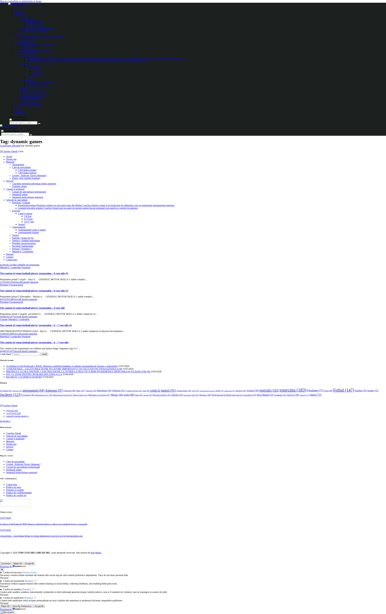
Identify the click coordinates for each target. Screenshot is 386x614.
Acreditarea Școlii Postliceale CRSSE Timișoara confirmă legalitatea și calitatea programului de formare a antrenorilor (62, 366)
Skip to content (7, 1)
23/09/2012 (5, 334)
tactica (293, 394)
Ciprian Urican (134, 391)
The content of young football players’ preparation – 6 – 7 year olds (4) (36, 325)
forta (328, 390)
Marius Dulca (80, 395)
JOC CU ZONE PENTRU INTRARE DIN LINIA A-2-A (34, 374)
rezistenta (280, 395)
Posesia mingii (162, 395)
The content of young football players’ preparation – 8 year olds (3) (34, 273)
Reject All (18, 563)
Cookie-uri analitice (12, 589)
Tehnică (304, 395)
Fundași (361, 390)
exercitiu (293, 389)
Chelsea (118, 390)
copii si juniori (163, 390)
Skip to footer (34, 1)
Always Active (29, 572)
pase (139, 395)
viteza (315, 394)
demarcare (229, 391)
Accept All (29, 563)
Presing (205, 395)
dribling (241, 391)
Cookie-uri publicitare (13, 598)
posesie (177, 395)
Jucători (10, 394)
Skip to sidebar (21, 1)
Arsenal (70, 390)
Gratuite (4, 319)
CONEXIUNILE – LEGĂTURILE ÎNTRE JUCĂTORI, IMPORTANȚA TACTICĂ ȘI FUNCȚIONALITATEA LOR (64, 369)
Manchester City (43, 395)
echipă (253, 390)
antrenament (33, 390)
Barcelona (104, 390)
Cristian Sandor (183, 391)
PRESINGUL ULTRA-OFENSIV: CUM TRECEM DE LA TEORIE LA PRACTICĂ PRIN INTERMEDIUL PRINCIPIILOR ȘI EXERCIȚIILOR (78, 371)
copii (145, 391)
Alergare (17, 391)
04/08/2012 (5, 351)
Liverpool (28, 395)
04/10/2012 (5, 299)
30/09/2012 (5, 316)
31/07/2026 (5, 518)
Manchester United (62, 395)
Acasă (3, 145)
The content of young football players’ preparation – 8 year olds (32, 308)
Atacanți (91, 391)
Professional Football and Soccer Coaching (234, 395)
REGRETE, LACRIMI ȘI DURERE (24, 377)
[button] (24, 282)
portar (148, 395)
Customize (6, 563)
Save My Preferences (22, 606)
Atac (80, 390)
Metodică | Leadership (10, 267)
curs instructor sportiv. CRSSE (211, 391)
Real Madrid (265, 395)
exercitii (269, 390)
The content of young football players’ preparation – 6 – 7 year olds (34, 342)
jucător (372, 390)
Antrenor (54, 390)
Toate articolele (13, 145)
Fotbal (343, 390)
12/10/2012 (5, 282)
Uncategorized (16, 285)
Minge (117, 394)
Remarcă (29, 581)
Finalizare (315, 390)
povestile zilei (191, 395)
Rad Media (96, 552)
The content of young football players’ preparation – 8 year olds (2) (34, 290)
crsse (195, 391)
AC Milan (6, 391)
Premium (26, 267)
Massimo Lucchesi (99, 395)
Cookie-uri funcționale (13, 581)
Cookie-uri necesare (12, 572)
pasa (129, 394)
